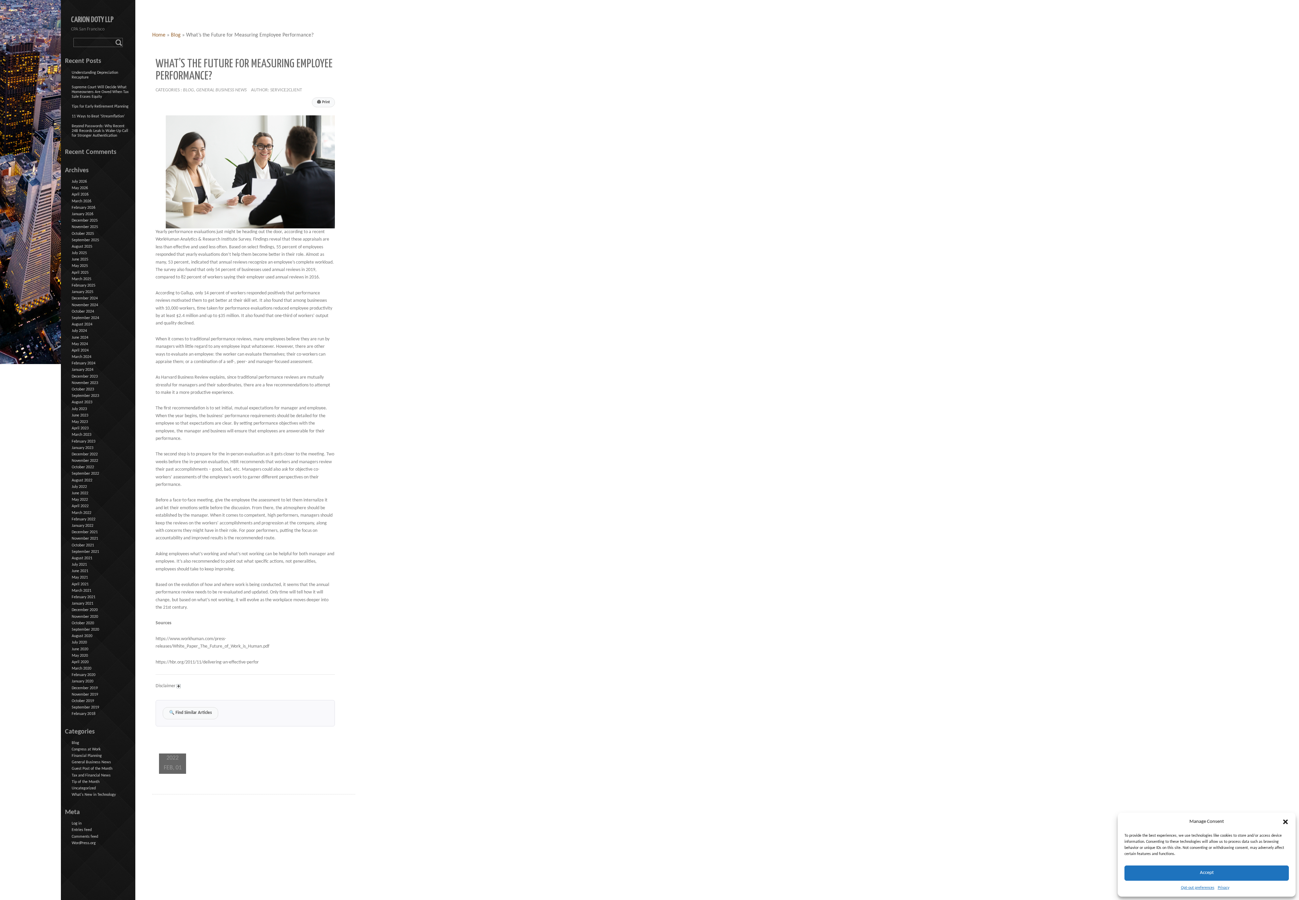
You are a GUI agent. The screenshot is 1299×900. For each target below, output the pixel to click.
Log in (77, 824)
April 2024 (80, 350)
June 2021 (80, 571)
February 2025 (83, 286)
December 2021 (85, 532)
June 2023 (80, 415)
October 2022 (83, 467)
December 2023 (85, 377)
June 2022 (80, 493)
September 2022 (85, 474)
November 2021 (85, 539)
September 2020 (85, 630)
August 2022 (82, 480)
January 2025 (82, 292)
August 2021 (82, 558)
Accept (1207, 872)
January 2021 (82, 604)
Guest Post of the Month (92, 769)
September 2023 (85, 396)
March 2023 (81, 435)
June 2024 (80, 338)
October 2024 (83, 312)
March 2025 (81, 279)
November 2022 (85, 461)
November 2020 (85, 617)
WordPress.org (84, 843)
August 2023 (82, 402)
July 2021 (79, 565)
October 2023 (83, 389)
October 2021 (83, 545)
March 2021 (81, 591)
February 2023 (83, 442)
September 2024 (85, 318)
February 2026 (83, 208)
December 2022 (85, 454)
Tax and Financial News (91, 775)
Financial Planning (87, 756)
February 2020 (83, 675)
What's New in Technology (94, 795)
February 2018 (83, 714)
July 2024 (79, 331)
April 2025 (80, 273)
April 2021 (80, 584)
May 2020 (80, 656)
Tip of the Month (85, 782)
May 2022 (80, 500)
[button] (1285, 821)
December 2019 (85, 688)
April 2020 (80, 662)
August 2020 (82, 636)
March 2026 (81, 201)
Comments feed (85, 837)
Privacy (1223, 888)
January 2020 (82, 681)
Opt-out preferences (1197, 888)
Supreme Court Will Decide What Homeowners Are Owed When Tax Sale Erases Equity (100, 92)
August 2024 (82, 324)
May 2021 (80, 578)
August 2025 (82, 247)
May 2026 (80, 188)
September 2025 (85, 240)
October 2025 (83, 234)
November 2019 (85, 695)
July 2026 (79, 182)
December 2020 (85, 610)
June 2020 (80, 649)
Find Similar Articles (190, 713)
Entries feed (82, 830)
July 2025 (79, 253)
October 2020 (83, 623)
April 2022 (80, 506)
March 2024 (81, 357)
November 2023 (85, 383)
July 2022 (79, 487)
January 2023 (82, 448)
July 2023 (79, 409)
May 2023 (80, 422)
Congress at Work (86, 749)
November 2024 (85, 305)
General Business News (221, 90)
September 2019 (85, 707)
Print (323, 102)
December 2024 (85, 298)
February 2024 (83, 363)
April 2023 (80, 428)
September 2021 (85, 552)
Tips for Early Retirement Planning (100, 107)
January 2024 (82, 370)
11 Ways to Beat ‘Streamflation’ (98, 116)
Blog (176, 35)
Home (158, 35)
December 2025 (85, 221)
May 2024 (80, 344)
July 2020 (79, 642)
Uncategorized (84, 788)
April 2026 (80, 195)
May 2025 (80, 266)
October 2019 (83, 701)
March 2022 (81, 513)
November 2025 (85, 227)
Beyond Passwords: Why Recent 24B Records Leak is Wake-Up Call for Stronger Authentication (100, 131)
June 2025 (80, 259)
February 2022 (83, 519)
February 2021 (83, 597)
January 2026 (82, 214)
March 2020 (81, 669)
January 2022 (82, 526)
